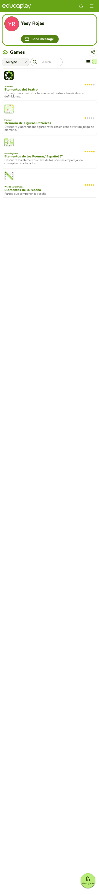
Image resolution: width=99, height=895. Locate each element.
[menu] (92, 6)
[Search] (35, 62)
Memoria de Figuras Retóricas (27, 123)
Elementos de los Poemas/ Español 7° (33, 156)
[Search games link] (81, 6)
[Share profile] (93, 52)
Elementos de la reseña (22, 190)
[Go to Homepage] (16, 6)
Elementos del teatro (21, 89)
